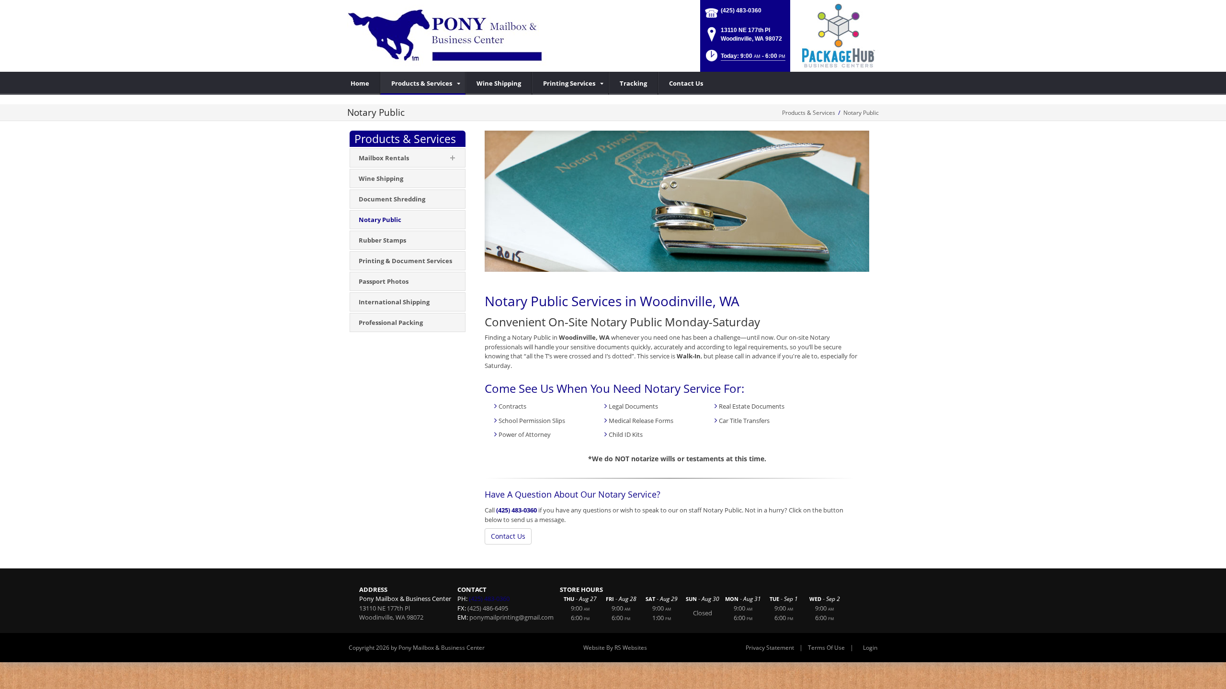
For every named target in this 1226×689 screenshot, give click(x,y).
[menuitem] (422, 83)
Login (870, 648)
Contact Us (508, 536)
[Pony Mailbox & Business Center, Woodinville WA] (446, 36)
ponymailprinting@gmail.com (511, 617)
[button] (744, 58)
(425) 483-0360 (741, 10)
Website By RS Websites (615, 648)
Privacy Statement (770, 648)
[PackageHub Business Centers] (838, 35)
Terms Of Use (826, 648)
